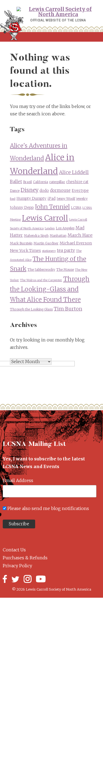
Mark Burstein (21, 243)
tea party (66, 250)
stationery (49, 251)
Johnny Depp (22, 207)
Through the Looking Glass (31, 309)
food (12, 199)
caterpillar (57, 182)
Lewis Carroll (45, 218)
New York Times (25, 250)
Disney (29, 190)
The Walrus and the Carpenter (41, 280)
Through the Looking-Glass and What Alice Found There (50, 289)
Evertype (80, 190)
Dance (15, 191)
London (50, 228)
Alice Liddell (74, 172)
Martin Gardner (46, 243)
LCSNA (76, 208)
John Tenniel (52, 206)
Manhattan (58, 236)
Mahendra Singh (36, 236)
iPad (51, 198)
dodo (44, 190)
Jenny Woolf (66, 198)
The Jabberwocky (41, 269)
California (40, 182)
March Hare (80, 235)
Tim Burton (68, 309)
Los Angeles (65, 228)
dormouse (60, 190)
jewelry (82, 198)
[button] (51, 37)
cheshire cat (77, 182)
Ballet (16, 181)
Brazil (27, 182)
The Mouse (65, 269)
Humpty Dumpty (31, 198)
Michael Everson (76, 243)
